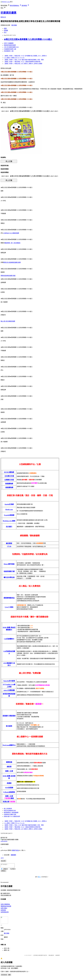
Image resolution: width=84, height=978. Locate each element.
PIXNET (30, 955)
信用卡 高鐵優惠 (8, 43)
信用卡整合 (4, 908)
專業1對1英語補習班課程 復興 (12, 262)
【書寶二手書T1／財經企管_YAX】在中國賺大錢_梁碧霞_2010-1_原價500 (25, 55)
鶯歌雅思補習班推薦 (10, 45)
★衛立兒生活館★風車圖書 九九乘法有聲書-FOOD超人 (28, 39)
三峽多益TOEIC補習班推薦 (11, 233)
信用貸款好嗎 (5, 912)
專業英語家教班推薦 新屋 (8, 275)
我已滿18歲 (4, 974)
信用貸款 (3, 910)
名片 (5, 32)
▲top (2, 857)
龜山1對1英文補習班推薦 (8, 321)
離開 (9, 974)
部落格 (6, 30)
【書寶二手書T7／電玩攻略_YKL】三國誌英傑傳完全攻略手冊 (22, 61)
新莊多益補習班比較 (10, 810)
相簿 (5, 28)
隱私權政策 (51, 955)
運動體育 (13, 855)
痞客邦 (14, 850)
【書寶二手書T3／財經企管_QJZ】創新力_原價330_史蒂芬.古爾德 (23, 63)
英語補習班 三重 (8, 51)
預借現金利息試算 (6, 906)
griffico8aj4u (4, 841)
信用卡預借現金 (5, 904)
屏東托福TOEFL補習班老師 (12, 816)
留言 (17, 850)
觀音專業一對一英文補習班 (12, 243)
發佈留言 (3, 870)
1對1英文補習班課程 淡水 (11, 47)
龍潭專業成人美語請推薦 (11, 812)
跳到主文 (3, 17)
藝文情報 (14, 25)
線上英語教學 (8, 808)
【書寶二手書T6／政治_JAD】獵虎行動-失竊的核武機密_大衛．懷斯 (24, 59)
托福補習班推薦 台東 (10, 49)
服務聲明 (57, 955)
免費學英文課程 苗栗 (10, 814)
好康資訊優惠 (8, 12)
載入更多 (3, 861)
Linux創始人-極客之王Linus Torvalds (14, 57)
